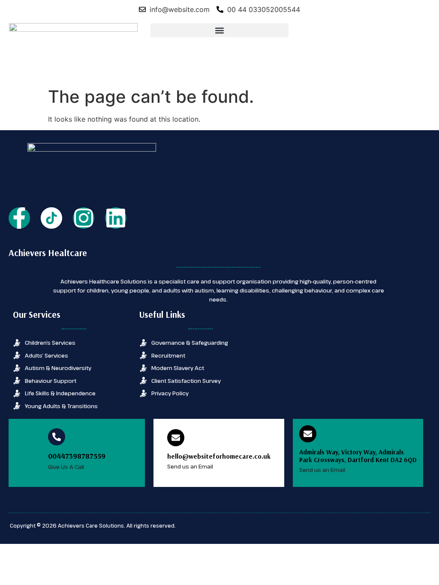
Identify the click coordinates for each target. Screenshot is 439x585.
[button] (219, 30)
